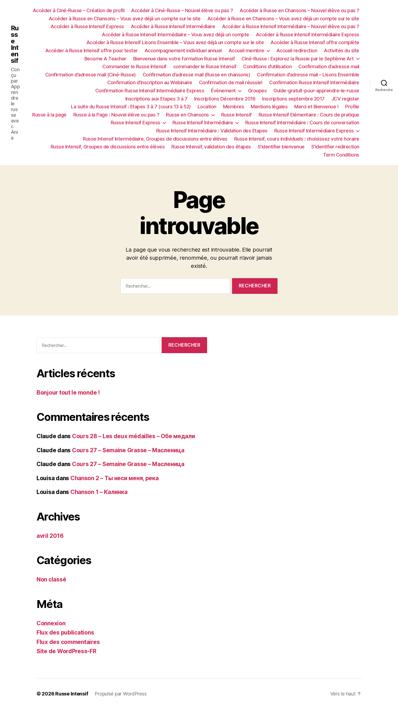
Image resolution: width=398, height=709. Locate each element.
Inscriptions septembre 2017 (293, 99)
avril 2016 (50, 535)
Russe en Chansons (187, 115)
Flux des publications (65, 632)
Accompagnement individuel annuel (183, 50)
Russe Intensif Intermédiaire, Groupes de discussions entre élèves (155, 139)
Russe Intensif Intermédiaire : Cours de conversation (302, 122)
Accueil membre (246, 50)
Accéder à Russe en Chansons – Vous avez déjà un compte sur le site (125, 18)
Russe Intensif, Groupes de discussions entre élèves (108, 146)
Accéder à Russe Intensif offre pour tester (91, 50)
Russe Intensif (14, 44)
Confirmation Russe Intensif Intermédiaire (314, 82)
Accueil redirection (296, 50)
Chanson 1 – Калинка (99, 492)
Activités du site (341, 50)
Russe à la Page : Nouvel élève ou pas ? (116, 115)
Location (207, 106)
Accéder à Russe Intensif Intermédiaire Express (307, 34)
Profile (352, 106)
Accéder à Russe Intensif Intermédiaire (173, 26)
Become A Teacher (105, 58)
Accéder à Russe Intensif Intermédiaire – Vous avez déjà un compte (175, 34)
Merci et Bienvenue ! (316, 106)
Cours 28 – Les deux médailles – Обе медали (133, 436)
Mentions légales (269, 106)
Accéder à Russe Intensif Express (87, 26)
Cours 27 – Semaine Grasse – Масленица (128, 450)
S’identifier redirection (335, 146)
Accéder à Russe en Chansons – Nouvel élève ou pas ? (299, 10)
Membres (233, 106)
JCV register (345, 99)
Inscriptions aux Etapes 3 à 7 (156, 99)
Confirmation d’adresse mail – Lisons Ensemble (308, 74)
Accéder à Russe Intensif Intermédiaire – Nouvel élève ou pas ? (290, 26)
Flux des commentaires (68, 642)
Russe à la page (49, 115)
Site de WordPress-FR (66, 651)
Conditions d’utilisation (267, 66)
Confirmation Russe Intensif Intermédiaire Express (149, 90)
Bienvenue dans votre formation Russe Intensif (184, 58)
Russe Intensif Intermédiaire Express (314, 131)
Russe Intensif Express (135, 122)
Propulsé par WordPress (120, 694)
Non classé (51, 579)
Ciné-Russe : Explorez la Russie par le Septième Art (298, 58)
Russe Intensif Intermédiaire (202, 122)
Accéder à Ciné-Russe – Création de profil (79, 10)
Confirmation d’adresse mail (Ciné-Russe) (90, 74)
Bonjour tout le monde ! (68, 392)
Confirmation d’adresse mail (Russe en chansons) (196, 74)
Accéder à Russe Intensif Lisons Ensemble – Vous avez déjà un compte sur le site (175, 42)
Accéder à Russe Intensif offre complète (314, 42)
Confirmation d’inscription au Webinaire (149, 82)
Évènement (223, 90)
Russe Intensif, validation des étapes (211, 146)
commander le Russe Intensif (205, 66)
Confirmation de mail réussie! (231, 82)
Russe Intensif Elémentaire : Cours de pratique (309, 115)
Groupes (257, 90)
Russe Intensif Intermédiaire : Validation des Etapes (211, 131)
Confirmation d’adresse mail (328, 66)
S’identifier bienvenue (281, 146)
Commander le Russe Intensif (134, 66)
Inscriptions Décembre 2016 (224, 99)
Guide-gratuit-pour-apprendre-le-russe (316, 90)
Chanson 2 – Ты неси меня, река (114, 478)
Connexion (51, 623)
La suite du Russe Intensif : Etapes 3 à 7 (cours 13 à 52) (131, 106)
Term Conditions (341, 155)
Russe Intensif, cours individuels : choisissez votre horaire (296, 139)
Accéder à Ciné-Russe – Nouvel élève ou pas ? (182, 10)
